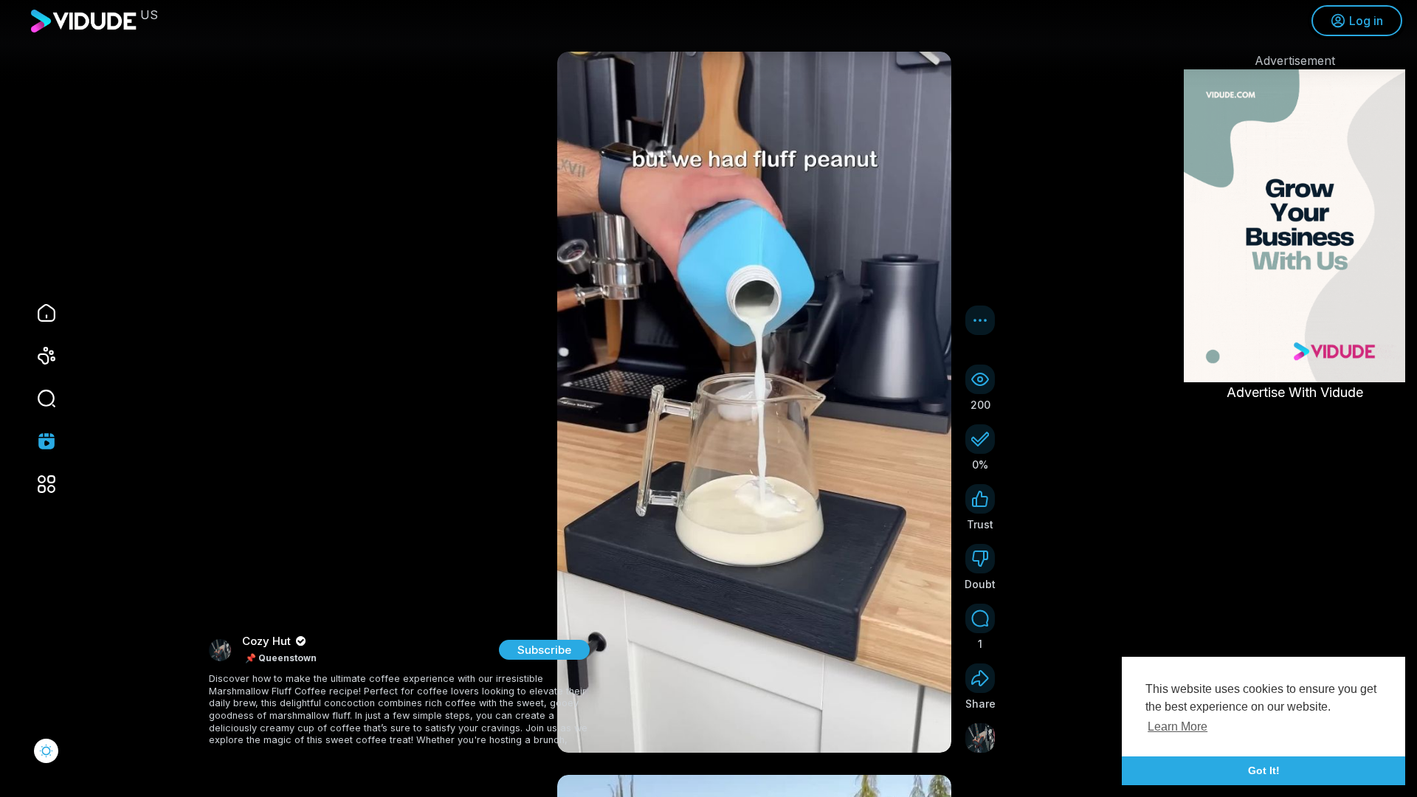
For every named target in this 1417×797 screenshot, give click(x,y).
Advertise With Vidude (1295, 392)
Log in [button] (1366, 20)
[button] (37, 398)
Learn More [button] (1177, 726)
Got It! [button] (1264, 770)
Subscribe (544, 650)
